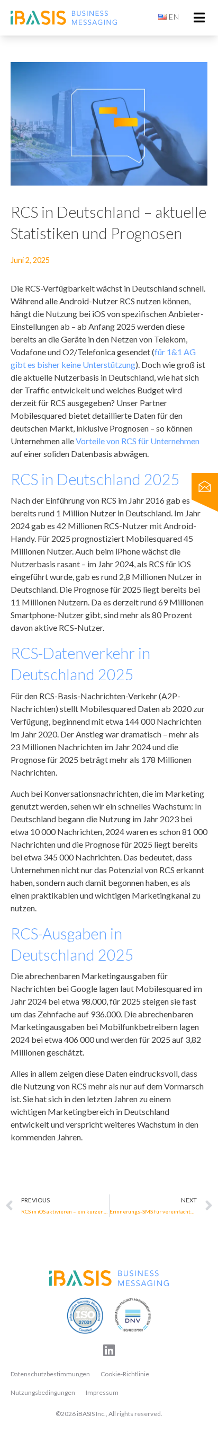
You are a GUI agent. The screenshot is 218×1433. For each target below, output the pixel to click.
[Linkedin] (109, 1350)
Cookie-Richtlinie (125, 1374)
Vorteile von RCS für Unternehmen (137, 441)
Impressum (102, 1392)
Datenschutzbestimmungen (50, 1374)
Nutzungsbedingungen (43, 1392)
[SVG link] (109, 1278)
